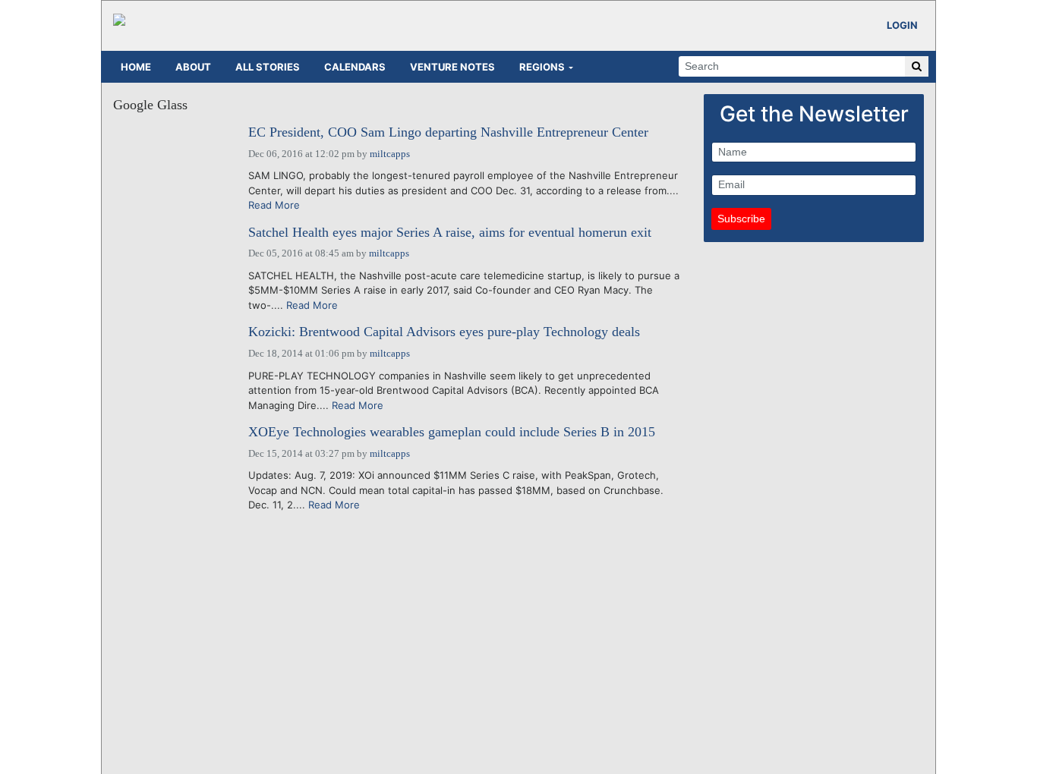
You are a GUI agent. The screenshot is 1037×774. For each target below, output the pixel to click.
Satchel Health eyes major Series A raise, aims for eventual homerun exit (449, 232)
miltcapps (390, 153)
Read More (274, 205)
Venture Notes (452, 67)
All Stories (267, 67)
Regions (542, 67)
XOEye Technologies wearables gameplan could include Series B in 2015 (451, 432)
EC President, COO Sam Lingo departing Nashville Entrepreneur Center (448, 132)
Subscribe (741, 218)
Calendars (355, 67)
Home (136, 67)
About (193, 67)
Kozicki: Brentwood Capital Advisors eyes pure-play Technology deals (444, 332)
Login (902, 25)
